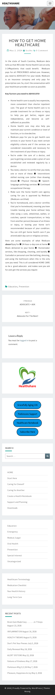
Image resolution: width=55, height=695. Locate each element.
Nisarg (27, 691)
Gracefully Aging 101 (27, 404)
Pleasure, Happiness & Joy (19, 673)
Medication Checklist (16, 585)
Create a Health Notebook (19, 496)
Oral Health (12, 543)
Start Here (12, 478)
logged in (24, 340)
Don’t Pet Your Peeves (17, 643)
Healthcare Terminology (18, 579)
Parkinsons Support (27, 413)
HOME (10, 472)
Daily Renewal (13, 649)
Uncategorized (14, 561)
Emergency (12, 531)
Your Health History (16, 591)
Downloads (12, 508)
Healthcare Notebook (27, 422)
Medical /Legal (14, 537)
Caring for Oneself (15, 484)
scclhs (29, 50)
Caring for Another (16, 490)
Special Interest (14, 555)
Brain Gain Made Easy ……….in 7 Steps (25, 622)
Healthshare (10, 3)
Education (12, 286)
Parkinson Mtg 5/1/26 (17, 667)
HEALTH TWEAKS (15, 637)
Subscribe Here (27, 431)
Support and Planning (17, 502)
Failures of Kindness (16, 661)
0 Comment (42, 50)
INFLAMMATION (14, 631)
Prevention (24, 286)
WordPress (37, 688)
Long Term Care (14, 597)
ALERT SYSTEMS (14, 655)
